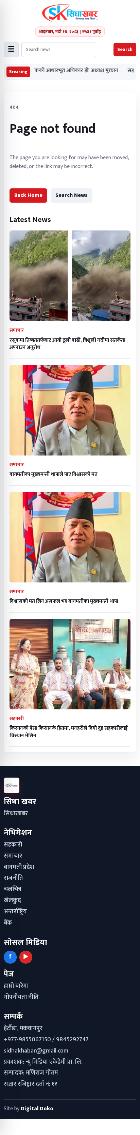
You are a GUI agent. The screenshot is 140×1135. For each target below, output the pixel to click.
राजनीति (13, 878)
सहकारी (13, 845)
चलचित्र (12, 889)
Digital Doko (37, 1108)
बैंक (8, 923)
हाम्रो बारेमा (16, 986)
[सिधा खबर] (70, 13)
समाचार (13, 856)
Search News (71, 195)
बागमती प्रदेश (19, 867)
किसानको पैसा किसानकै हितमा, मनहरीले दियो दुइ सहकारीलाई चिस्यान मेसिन (69, 732)
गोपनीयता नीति (21, 997)
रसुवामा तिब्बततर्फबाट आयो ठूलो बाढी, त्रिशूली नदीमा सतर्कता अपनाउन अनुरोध (67, 344)
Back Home (28, 195)
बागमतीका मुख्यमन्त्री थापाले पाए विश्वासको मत (54, 474)
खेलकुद (12, 900)
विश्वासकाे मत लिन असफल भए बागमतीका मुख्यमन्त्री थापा (64, 601)
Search (125, 49)
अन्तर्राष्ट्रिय (15, 912)
